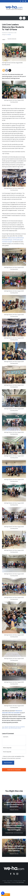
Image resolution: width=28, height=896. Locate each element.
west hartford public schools (15, 728)
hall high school (12, 726)
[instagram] (25, 1)
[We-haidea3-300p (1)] (14, 6)
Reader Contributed (14, 832)
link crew (18, 726)
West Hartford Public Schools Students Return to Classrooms (14, 804)
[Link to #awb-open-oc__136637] (20, 18)
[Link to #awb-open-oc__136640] (24, 18)
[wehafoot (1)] (14, 867)
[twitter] (23, 1)
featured (6, 726)
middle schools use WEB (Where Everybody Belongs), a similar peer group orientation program (13, 239)
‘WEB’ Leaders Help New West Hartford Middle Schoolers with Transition (14, 848)
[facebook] (20, 1)
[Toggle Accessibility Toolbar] (3, 893)
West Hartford (5, 728)
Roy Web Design (20, 882)
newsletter (22, 726)
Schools (9, 34)
